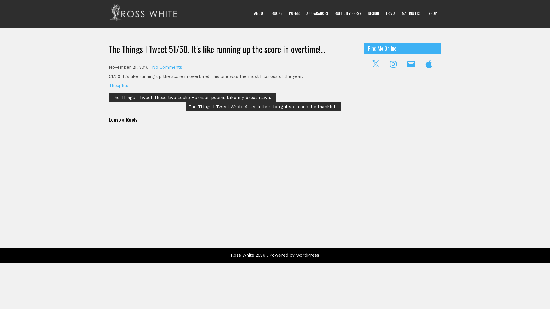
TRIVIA (390, 13)
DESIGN (373, 13)
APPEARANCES (317, 13)
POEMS (294, 13)
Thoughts (118, 85)
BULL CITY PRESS (348, 13)
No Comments (167, 67)
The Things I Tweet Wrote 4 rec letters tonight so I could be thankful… (263, 106)
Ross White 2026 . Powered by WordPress (275, 255)
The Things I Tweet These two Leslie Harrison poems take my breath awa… (193, 97)
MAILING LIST (412, 13)
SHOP (432, 13)
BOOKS (277, 13)
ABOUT (259, 13)
